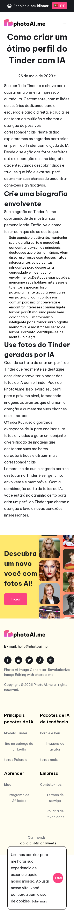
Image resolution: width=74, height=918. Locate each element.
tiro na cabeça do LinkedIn (19, 746)
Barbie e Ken (50, 733)
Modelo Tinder (15, 733)
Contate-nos (50, 784)
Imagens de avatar (55, 746)
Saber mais (39, 901)
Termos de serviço (55, 798)
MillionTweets (45, 843)
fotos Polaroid (15, 760)
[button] (65, 23)
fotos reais (49, 760)
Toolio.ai (25, 843)
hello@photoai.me (33, 646)
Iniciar (16, 599)
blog (7, 784)
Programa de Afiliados (19, 798)
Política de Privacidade (55, 814)
